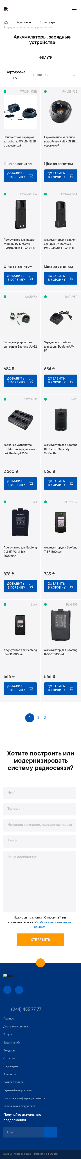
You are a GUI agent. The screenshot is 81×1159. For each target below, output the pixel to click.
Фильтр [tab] (45, 58)
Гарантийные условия (17, 1090)
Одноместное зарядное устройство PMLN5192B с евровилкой (60, 141)
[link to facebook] (7, 990)
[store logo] (18, 9)
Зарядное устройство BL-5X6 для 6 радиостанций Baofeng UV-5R (20, 449)
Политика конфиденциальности (24, 1098)
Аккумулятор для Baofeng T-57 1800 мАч (60, 549)
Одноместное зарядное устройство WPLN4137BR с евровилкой (20, 141)
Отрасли (9, 1058)
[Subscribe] (50, 1132)
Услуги (7, 1034)
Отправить (40, 940)
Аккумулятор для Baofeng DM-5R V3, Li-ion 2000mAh (20, 552)
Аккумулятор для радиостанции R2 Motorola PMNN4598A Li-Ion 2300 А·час (60, 244)
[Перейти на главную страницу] (6, 23)
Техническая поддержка (19, 1106)
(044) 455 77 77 (26, 1009)
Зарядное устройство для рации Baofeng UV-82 (20, 344)
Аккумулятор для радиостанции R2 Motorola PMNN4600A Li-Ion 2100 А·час (19, 244)
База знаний (11, 1042)
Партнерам (10, 1066)
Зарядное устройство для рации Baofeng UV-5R (59, 346)
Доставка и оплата (15, 1026)
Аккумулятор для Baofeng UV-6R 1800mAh (20, 652)
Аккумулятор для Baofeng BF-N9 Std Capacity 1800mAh (60, 449)
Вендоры (9, 1050)
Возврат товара (13, 1082)
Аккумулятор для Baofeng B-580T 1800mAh (60, 652)
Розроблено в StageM (46, 1154)
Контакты (9, 1074)
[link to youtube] (19, 990)
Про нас (8, 1018)
